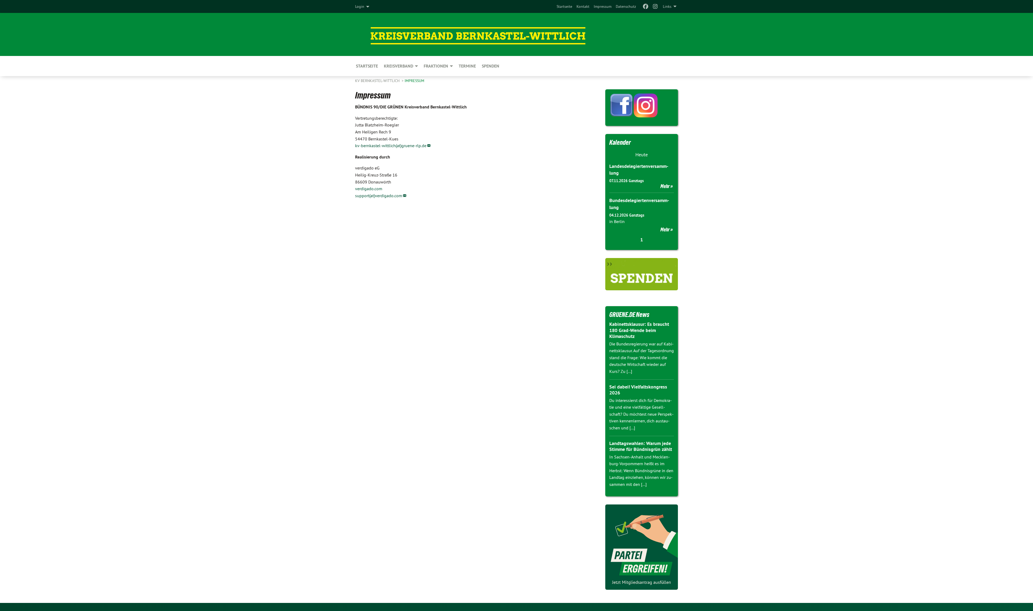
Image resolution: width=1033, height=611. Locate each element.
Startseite (564, 6)
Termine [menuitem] (467, 66)
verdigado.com (368, 188)
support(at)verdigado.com (378, 195)
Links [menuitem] (667, 6)
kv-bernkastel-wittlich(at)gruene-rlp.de (390, 145)
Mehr (665, 186)
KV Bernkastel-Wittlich (378, 80)
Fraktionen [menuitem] (436, 66)
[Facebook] (645, 6)
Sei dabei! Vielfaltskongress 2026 (638, 390)
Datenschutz (626, 6)
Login (359, 6)
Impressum (602, 6)
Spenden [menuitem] (490, 66)
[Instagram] (655, 6)
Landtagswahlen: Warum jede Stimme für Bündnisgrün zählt (640, 446)
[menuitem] (564, 6)
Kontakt (582, 6)
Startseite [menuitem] (367, 66)
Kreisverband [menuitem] (398, 66)
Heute (641, 154)
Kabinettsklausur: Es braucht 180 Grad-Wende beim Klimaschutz (639, 330)
